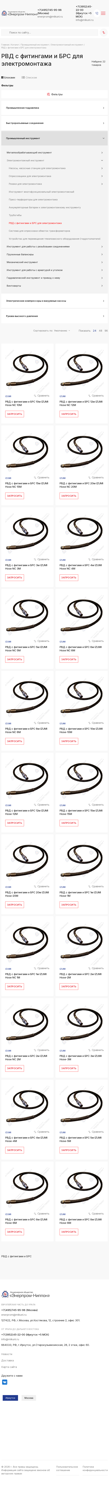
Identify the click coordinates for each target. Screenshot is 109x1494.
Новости (6, 1354)
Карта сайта (9, 1366)
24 (94, 330)
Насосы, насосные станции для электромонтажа (37, 168)
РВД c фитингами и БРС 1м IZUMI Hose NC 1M (26, 975)
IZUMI (8, 396)
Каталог (15, 44)
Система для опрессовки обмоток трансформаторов (39, 230)
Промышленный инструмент (35, 44)
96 (106, 330)
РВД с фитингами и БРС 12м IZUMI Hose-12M (26, 812)
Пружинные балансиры (20, 254)
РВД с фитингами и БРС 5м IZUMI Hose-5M (80, 1139)
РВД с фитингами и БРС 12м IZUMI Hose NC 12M (81, 403)
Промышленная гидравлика (22, 107)
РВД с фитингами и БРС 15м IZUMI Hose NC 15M (26, 485)
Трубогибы (15, 215)
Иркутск (10, 1397)
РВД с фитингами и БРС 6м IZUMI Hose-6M (26, 1221)
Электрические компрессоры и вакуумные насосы (36, 300)
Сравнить (43, 395)
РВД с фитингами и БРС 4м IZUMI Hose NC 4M (81, 567)
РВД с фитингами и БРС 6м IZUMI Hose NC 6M (81, 648)
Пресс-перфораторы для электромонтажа (33, 199)
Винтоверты (14, 285)
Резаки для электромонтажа (25, 183)
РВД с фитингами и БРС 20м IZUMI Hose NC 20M (81, 485)
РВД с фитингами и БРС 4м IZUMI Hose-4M (26, 1139)
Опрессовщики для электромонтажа (30, 176)
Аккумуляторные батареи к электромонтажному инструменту (45, 207)
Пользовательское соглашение (67, 1468)
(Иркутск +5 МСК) (84, 11)
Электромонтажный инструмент (67, 44)
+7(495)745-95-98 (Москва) (19, 1310)
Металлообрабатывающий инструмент (29, 152)
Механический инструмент (22, 262)
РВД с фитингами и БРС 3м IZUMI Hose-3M (81, 1057)
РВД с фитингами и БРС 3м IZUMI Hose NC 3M (26, 567)
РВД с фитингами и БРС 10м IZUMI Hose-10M (81, 730)
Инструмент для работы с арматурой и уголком (34, 270)
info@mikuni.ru (85, 19)
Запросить (14, 414)
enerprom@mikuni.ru (50, 16)
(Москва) (49, 11)
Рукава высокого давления (22, 316)
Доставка (7, 1360)
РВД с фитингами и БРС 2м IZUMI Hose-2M (80, 975)
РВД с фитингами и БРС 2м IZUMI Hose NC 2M (26, 1057)
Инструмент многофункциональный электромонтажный (41, 191)
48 (100, 330)
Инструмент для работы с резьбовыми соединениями (38, 246)
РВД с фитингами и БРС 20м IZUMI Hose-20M (27, 894)
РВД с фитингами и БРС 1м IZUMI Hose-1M (80, 894)
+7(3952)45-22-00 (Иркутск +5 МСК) (25, 1334)
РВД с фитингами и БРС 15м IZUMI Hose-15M (81, 812)
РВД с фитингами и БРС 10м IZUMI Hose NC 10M (26, 403)
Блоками (9, 77)
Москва (28, 1397)
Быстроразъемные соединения (24, 123)
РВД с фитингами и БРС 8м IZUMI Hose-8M (81, 1221)
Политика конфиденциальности (95, 1468)
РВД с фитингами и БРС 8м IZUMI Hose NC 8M (26, 730)
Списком (31, 77)
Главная (5, 44)
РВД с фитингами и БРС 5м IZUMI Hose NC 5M (26, 648)
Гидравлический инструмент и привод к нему (33, 277)
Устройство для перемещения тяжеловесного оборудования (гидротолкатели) (54, 238)
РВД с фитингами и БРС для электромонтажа (35, 223)
